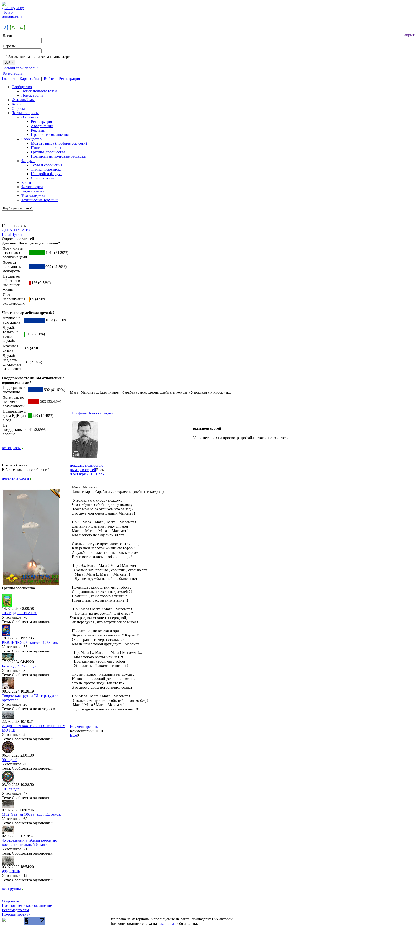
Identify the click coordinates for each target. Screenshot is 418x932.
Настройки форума (46, 174)
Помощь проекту (16, 914)
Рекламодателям (15, 910)
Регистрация (13, 73)
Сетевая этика (42, 178)
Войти (49, 78)
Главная (8, 78)
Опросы (18, 108)
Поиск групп (32, 95)
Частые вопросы (25, 113)
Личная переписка (46, 169)
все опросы (11, 448)
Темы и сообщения (46, 165)
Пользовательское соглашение (27, 905)
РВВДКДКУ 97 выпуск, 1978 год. (30, 642)
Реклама (38, 130)
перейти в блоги (15, 478)
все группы (11, 889)
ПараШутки (12, 234)
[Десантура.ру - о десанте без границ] (31, 585)
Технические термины (39, 200)
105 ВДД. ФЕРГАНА (19, 613)
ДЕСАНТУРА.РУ (16, 230)
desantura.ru (167, 923)
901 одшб (9, 760)
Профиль (79, 413)
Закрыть (409, 35)
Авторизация (42, 126)
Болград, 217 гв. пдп (19, 666)
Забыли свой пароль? (20, 68)
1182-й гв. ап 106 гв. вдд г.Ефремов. (31, 814)
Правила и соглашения (50, 135)
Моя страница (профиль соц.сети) (59, 143)
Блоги (17, 104)
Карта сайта (29, 78)
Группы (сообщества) (48, 152)
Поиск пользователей (39, 91)
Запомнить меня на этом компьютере (39, 57)
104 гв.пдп (11, 789)
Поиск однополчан (46, 148)
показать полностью (86, 465)
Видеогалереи (33, 191)
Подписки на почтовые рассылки (58, 156)
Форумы (28, 161)
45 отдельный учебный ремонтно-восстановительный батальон (30, 842)
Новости (94, 413)
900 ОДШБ (11, 871)
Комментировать (84, 727)
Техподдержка (33, 195)
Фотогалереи (32, 187)
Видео (107, 413)
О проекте (29, 117)
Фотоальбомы (23, 100)
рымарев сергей (83, 470)
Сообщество (22, 87)
